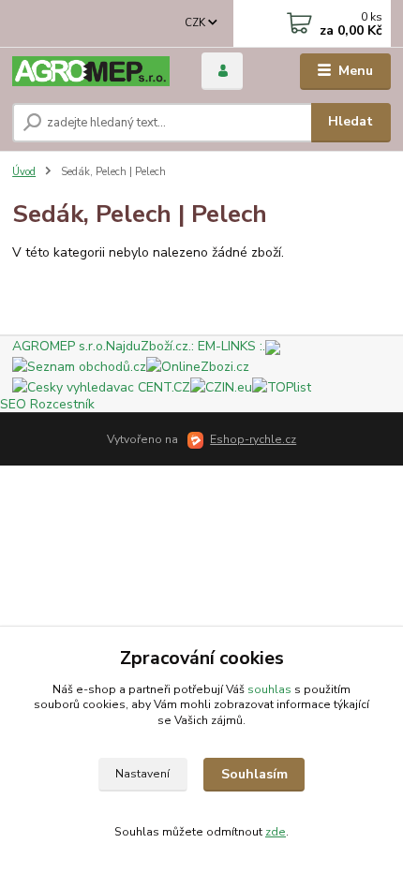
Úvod (24, 172)
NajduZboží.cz (147, 346)
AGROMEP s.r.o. (59, 346)
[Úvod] (91, 71)
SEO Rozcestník (47, 404)
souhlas (269, 689)
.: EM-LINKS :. (226, 346)
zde (275, 831)
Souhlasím (254, 774)
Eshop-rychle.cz (253, 439)
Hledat (350, 121)
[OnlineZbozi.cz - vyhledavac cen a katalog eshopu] (197, 366)
